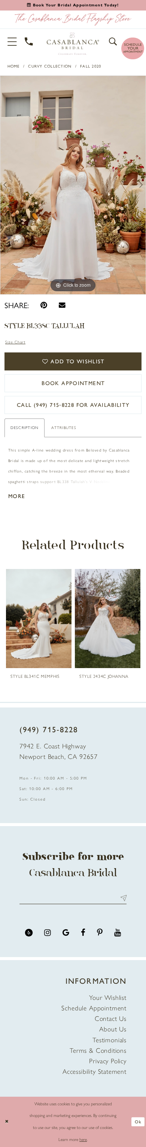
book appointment (73, 383)
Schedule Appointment (94, 1008)
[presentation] (39, 618)
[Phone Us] (29, 41)
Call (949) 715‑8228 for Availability (73, 405)
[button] (12, 41)
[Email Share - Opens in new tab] (62, 305)
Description (24, 427)
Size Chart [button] (15, 342)
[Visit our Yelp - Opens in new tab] (29, 933)
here (83, 1139)
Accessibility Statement (95, 1071)
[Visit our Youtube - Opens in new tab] (117, 933)
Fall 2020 (90, 66)
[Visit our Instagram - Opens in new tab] (47, 933)
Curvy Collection (50, 66)
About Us (113, 1029)
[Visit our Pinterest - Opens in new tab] (100, 933)
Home (13, 66)
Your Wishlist (108, 997)
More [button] (16, 496)
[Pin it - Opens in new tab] (43, 305)
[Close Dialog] (6, 1121)
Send (122, 898)
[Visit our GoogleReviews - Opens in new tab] (66, 933)
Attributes (63, 427)
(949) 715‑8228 (48, 729)
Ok (138, 1121)
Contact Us (111, 1018)
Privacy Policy (108, 1061)
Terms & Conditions (98, 1050)
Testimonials (109, 1040)
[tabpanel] (73, 185)
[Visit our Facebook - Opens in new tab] (83, 933)
